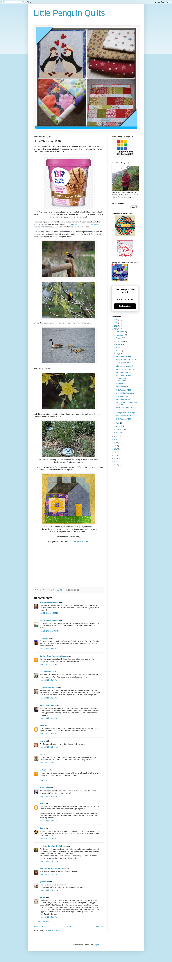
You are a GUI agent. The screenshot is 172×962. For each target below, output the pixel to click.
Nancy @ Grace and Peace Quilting (53, 868)
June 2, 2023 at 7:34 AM (48, 839)
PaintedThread (45, 788)
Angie (42, 803)
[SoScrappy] (125, 157)
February (119, 429)
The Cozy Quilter (46, 672)
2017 (116, 452)
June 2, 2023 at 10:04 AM (49, 861)
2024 (116, 326)
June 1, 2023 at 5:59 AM (48, 680)
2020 (116, 443)
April (118, 423)
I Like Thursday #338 (123, 357)
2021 (116, 440)
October (119, 338)
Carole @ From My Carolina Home (53, 656)
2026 (116, 320)
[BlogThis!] (70, 590)
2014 (116, 462)
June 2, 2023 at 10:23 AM (49, 890)
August (118, 344)
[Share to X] (72, 590)
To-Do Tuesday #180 (123, 390)
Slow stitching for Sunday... (125, 393)
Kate (41, 828)
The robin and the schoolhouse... (122, 379)
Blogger (96, 945)
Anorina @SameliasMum (49, 602)
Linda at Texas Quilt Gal (49, 687)
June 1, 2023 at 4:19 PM (48, 781)
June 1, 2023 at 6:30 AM (48, 718)
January (119, 432)
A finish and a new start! (124, 366)
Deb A (42, 725)
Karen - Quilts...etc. (47, 705)
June (118, 351)
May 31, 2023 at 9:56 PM (49, 613)
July (117, 348)
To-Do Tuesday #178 (123, 419)
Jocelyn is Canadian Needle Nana (52, 846)
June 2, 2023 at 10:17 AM (49, 875)
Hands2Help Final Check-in (126, 360)
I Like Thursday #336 (123, 387)
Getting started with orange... (126, 413)
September (120, 341)
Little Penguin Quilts (69, 12)
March (118, 426)
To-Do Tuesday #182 (123, 363)
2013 (116, 465)
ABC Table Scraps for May (125, 369)
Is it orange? (120, 384)
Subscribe (125, 306)
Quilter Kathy (45, 882)
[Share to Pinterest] (78, 590)
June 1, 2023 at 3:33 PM (48, 763)
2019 (116, 446)
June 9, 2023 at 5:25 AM (48, 917)
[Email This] (67, 590)
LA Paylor (43, 770)
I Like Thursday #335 (123, 399)
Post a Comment (43, 922)
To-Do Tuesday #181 (123, 375)
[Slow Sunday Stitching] (125, 257)
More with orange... (123, 396)
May (117, 354)
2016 (116, 455)
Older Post (99, 926)
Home (69, 926)
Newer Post (38, 926)
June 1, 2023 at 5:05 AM (48, 649)
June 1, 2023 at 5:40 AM (48, 664)
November (120, 335)
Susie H (43, 897)
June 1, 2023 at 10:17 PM (49, 821)
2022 (116, 436)
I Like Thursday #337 (123, 372)
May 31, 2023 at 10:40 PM (49, 631)
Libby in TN (44, 638)
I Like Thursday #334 (123, 416)
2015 (116, 458)
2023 (116, 329)
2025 (116, 323)
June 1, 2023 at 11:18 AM (49, 747)
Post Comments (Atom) (52, 930)
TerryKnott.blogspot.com (49, 620)
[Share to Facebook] (75, 590)
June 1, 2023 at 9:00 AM (48, 734)
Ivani (41, 754)
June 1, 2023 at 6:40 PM (48, 796)
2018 (116, 449)
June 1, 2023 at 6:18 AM (48, 698)
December (120, 332)
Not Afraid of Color (81, 542)
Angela (42, 741)
